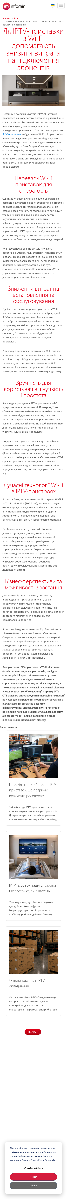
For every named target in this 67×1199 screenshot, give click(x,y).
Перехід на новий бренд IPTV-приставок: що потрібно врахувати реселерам (33, 790)
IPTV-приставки (11, 134)
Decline (33, 1185)
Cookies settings (33, 1168)
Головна (6, 18)
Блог (15, 18)
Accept (33, 1176)
